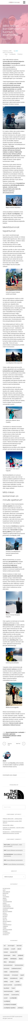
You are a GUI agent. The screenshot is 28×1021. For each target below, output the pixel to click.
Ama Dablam (6, 892)
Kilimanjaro (6, 905)
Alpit (4, 890)
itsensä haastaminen (12, 732)
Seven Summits (7, 921)
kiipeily (20, 958)
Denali (4, 898)
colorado (6, 949)
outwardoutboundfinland (9, 735)
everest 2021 (13, 952)
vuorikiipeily (6, 737)
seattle (17, 981)
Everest (5, 900)
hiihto (14, 955)
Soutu (5, 923)
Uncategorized (7, 929)
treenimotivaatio (8, 991)
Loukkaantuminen (8, 908)
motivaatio (21, 732)
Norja (5, 913)
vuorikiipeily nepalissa (9, 1008)
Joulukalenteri (7, 901)
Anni (17, 51)
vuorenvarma (15, 994)
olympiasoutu (13, 978)
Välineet (5, 931)
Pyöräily (5, 915)
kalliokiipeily (13, 958)
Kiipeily (5, 903)
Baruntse (5, 893)
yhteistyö (20, 1008)
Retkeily (5, 916)
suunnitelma (17, 985)
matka (5, 972)
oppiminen (12, 734)
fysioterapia (7, 955)
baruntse (19, 945)
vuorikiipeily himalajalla (10, 1004)
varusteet (6, 994)
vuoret (5, 998)
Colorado (6, 896)
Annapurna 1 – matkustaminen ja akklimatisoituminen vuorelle (12, 832)
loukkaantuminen (16, 968)
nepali (22, 975)
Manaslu (5, 910)
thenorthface (7, 924)
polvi (21, 978)
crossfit (13, 949)
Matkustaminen (7, 911)
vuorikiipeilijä (13, 998)
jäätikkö (6, 958)
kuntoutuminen (19, 965)
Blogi (6, 54)
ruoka (11, 981)
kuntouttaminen (8, 965)
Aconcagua (6, 888)
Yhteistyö (19, 54)
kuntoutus (6, 968)
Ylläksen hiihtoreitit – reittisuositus (12, 818)
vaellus (17, 991)
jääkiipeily (20, 955)
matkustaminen (14, 972)
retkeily (19, 735)
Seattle (5, 920)
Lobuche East (7, 906)
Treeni (4, 928)
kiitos (5, 962)
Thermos (5, 926)
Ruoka (5, 918)
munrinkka (6, 734)
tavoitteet (6, 988)
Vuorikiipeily (12, 54)
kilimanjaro (12, 962)
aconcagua (11, 945)
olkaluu (6, 978)
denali (19, 949)
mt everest (15, 975)
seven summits (8, 985)
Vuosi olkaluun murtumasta (15, 850)
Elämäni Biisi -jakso (8, 825)
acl (4, 945)
